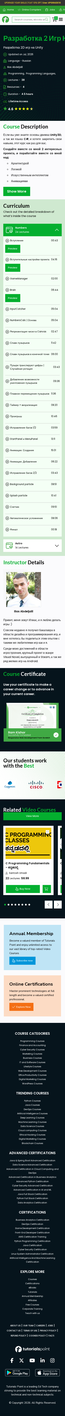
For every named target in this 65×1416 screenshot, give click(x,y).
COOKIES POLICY (37, 1335)
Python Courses (32, 1100)
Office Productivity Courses (32, 1075)
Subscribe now (24, 960)
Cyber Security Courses (32, 1049)
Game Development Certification (32, 1228)
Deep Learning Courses (32, 1117)
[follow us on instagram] (52, 1361)
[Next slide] (58, 904)
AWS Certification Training (32, 1236)
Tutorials (32, 1291)
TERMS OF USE (30, 1330)
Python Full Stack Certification (32, 1198)
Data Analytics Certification (32, 1202)
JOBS (50, 1325)
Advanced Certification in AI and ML (32, 1189)
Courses (32, 1279)
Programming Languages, (41, 73)
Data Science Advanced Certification (32, 1164)
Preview (12, 248)
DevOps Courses (32, 1109)
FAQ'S (51, 1335)
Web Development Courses (32, 1070)
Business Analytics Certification (32, 1219)
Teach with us (32, 1313)
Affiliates (32, 1300)
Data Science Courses (32, 1126)
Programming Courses (32, 1041)
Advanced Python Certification (32, 1181)
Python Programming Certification (32, 1241)
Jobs (50, 9)
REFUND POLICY (18, 1335)
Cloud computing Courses (32, 1130)
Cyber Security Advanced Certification (32, 1185)
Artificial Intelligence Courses (32, 1113)
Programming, (16, 73)
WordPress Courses (32, 1083)
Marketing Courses (32, 1053)
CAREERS (40, 1325)
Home (9, 9)
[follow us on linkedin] (42, 1361)
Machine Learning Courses (32, 1122)
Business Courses (32, 1057)
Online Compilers (30, 9)
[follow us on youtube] (32, 1361)
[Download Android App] (17, 1372)
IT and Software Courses (32, 1062)
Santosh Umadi (18, 873)
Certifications (32, 1283)
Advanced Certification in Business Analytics (32, 1177)
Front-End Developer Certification (32, 1232)
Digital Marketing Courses (32, 1079)
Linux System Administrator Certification (32, 1253)
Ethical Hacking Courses (32, 1134)
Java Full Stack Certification (32, 1194)
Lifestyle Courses (32, 1066)
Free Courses (32, 1304)
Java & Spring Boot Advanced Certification (32, 1160)
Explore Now (23, 1007)
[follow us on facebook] (12, 1361)
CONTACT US (14, 1330)
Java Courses (32, 1104)
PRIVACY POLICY (48, 1330)
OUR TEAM (28, 1325)
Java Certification (32, 1245)
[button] (5, 905)
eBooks (32, 1287)
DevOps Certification (32, 1224)
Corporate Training (32, 1308)
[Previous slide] (49, 904)
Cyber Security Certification (32, 1249)
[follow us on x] (21, 1361)
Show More (16, 191)
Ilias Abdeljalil (15, 67)
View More (32, 816)
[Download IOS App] (47, 1372)
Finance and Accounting (32, 1045)
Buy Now (25, 889)
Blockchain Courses (32, 1143)
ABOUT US (15, 1325)
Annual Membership (32, 1296)
